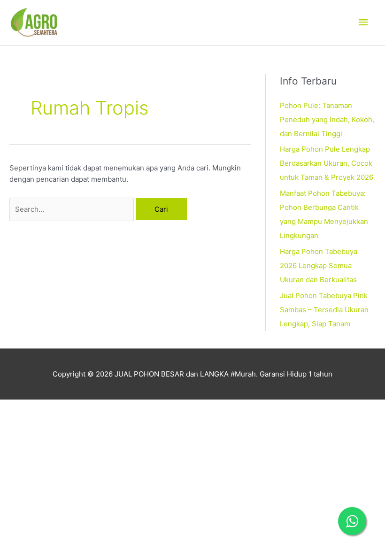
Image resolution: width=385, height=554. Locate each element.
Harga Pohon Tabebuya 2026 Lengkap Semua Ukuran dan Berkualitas (318, 265)
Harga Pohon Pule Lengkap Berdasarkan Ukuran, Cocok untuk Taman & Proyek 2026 (326, 163)
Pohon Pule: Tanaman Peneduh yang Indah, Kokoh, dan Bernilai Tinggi (327, 119)
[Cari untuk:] (72, 209)
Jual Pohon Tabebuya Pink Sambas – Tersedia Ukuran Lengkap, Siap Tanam (324, 309)
